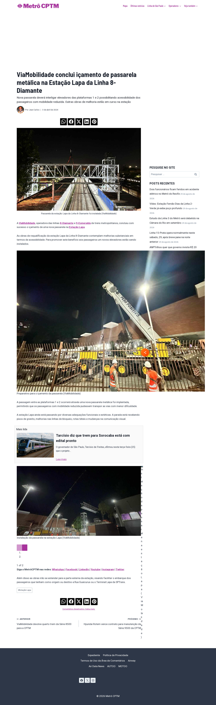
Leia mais (61, 459)
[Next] (24, 547)
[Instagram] (93, 680)
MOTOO (122, 666)
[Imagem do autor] (20, 109)
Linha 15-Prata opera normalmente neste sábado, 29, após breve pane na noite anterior (172, 237)
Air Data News (96, 666)
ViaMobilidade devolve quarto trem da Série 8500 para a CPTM (44, 624)
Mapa (125, 5)
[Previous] (19, 547)
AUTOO (111, 666)
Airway (131, 660)
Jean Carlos (34, 110)
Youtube (95, 569)
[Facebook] (81, 680)
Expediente (94, 655)
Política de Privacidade (115, 655)
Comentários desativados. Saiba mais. (78, 609)
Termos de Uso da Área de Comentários (103, 660)
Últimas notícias (137, 5)
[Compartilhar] (145, 352)
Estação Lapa (24, 590)
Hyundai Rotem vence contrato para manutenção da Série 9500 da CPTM (112, 624)
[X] (87, 680)
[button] (63, 121)
